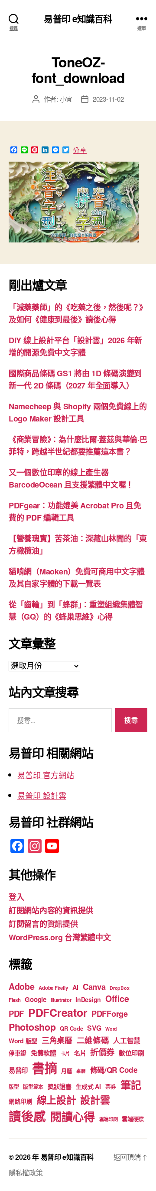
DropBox (119, 988)
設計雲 (95, 1099)
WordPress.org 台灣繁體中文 (60, 937)
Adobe (22, 986)
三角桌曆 (57, 1040)
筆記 (130, 1084)
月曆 (66, 1070)
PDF (16, 1013)
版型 (14, 1087)
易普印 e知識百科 (78, 18)
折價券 (102, 1052)
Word (111, 1028)
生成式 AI (88, 1086)
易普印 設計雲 (41, 795)
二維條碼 (93, 1040)
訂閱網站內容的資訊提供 (51, 910)
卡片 (65, 1053)
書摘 (44, 1067)
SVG (94, 1028)
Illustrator (61, 1000)
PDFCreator (57, 1012)
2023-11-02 (108, 98)
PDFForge (109, 1013)
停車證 (17, 1053)
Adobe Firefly (53, 988)
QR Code (71, 1028)
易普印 (18, 1070)
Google (35, 999)
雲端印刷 (108, 1119)
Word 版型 (23, 1040)
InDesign (88, 999)
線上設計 (56, 1099)
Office (117, 998)
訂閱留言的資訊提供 (43, 923)
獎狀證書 (60, 1086)
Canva (94, 986)
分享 (80, 150)
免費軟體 (43, 1053)
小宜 (66, 98)
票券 (110, 1087)
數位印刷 (131, 1053)
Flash (15, 1000)
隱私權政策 (26, 1173)
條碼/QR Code (114, 1070)
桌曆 (80, 1071)
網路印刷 (20, 1101)
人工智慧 (126, 1040)
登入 (16, 896)
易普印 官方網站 (45, 774)
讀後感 (27, 1116)
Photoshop (32, 1027)
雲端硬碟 (133, 1119)
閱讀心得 (72, 1116)
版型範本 (33, 1087)
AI (75, 987)
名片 (80, 1052)
